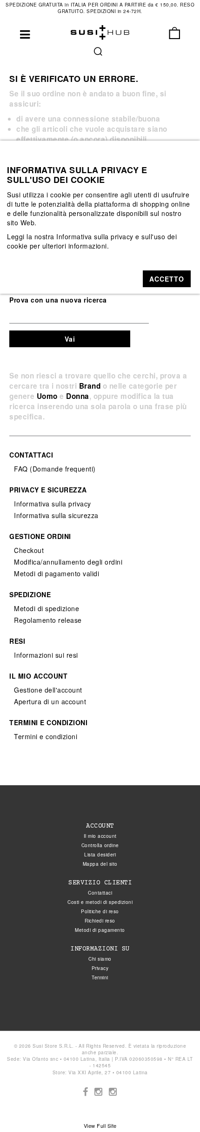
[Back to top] (174, 1105)
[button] (167, 278)
